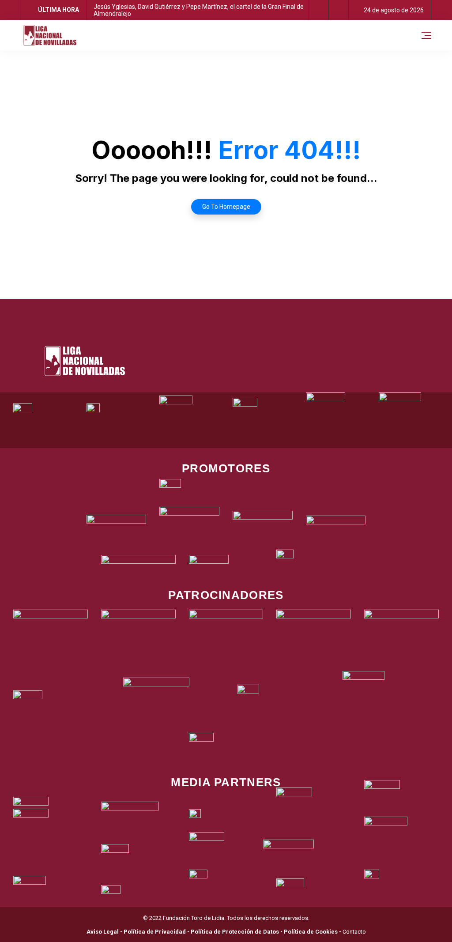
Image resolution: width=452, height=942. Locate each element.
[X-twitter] (214, 310)
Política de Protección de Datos (235, 931)
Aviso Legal (103, 931)
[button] (319, 10)
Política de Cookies (311, 931)
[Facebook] (190, 310)
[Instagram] (238, 310)
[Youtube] (263, 310)
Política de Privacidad (155, 931)
